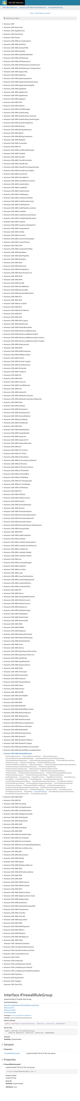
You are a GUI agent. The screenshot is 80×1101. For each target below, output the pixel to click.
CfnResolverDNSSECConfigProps (16, 764)
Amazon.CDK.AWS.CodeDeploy (16, 194)
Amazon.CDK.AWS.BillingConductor (18, 136)
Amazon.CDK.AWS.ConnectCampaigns (19, 239)
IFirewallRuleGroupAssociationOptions (61, 791)
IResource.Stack (10, 1010)
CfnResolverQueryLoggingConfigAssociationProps (21, 771)
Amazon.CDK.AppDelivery (14, 31)
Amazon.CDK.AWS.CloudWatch (16, 177)
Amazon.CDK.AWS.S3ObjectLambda (18, 814)
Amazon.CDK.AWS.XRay (13, 940)
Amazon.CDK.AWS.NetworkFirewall (18, 634)
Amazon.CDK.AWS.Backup (14, 126)
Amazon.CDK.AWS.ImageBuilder (17, 433)
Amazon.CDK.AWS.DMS (13, 280)
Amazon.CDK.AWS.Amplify (14, 51)
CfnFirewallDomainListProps (31, 756)
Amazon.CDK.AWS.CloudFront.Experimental (21, 167)
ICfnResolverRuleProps (36, 789)
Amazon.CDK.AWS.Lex (13, 559)
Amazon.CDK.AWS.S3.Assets (15, 804)
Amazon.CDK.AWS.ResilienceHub (17, 719)
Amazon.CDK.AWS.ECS (13, 307)
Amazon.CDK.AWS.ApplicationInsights (19, 85)
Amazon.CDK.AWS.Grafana (14, 406)
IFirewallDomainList (65, 789)
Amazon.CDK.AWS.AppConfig (15, 72)
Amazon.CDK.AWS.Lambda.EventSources (20, 545)
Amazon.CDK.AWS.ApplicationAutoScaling (21, 82)
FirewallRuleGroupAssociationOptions (17, 781)
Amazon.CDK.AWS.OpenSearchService (19, 655)
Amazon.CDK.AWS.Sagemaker (16, 821)
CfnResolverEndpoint (35, 764)
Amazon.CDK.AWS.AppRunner (16, 92)
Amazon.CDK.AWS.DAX (13, 262)
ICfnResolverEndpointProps (56, 785)
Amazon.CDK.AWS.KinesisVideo (16, 528)
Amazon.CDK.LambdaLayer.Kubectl (18, 967)
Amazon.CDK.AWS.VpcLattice (15, 920)
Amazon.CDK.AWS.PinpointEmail (17, 682)
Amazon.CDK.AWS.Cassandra (15, 143)
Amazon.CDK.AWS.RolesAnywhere (17, 733)
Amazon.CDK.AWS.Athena (14, 106)
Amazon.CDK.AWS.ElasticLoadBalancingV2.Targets (24, 341)
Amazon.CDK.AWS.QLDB (13, 692)
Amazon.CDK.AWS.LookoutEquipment (19, 580)
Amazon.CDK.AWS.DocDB (14, 283)
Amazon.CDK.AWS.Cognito (14, 222)
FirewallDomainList (38, 777)
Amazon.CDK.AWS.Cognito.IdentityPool (20, 225)
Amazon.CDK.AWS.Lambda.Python (18, 556)
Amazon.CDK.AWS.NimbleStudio (17, 641)
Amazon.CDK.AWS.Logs (13, 573)
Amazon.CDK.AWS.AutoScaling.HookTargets (21, 119)
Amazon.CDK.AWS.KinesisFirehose (17, 522)
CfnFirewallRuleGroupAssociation (16, 760)
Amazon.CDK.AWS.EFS (13, 314)
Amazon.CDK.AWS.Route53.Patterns (18, 740)
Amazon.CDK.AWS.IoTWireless (16, 487)
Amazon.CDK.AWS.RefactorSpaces (17, 713)
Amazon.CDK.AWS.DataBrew (15, 252)
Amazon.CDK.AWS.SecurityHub (16, 838)
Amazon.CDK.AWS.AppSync (15, 99)
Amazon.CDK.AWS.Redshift (14, 706)
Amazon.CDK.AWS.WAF (13, 923)
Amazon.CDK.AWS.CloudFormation (18, 160)
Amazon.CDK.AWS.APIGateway (16, 58)
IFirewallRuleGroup (55, 7)
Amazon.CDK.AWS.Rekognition (16, 716)
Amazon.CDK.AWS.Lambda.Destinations (20, 542)
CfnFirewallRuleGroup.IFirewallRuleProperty (50, 758)
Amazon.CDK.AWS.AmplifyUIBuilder (18, 54)
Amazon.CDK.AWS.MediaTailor (16, 617)
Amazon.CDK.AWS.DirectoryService (18, 273)
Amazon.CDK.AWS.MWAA (14, 627)
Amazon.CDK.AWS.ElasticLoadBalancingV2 (21, 334)
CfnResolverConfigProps (27, 762)
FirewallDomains (69, 777)
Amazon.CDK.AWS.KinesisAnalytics (18, 511)
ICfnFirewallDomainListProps (14, 783)
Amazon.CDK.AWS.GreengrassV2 (17, 412)
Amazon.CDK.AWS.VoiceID (14, 916)
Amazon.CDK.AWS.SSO (13, 889)
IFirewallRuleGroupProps (39, 793)
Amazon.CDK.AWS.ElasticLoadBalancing (20, 331)
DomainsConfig (24, 777)
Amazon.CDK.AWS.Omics (14, 648)
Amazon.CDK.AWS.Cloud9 (14, 157)
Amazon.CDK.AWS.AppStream (16, 95)
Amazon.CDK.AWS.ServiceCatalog (17, 841)
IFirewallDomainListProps (13, 791)
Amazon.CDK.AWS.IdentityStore (16, 430)
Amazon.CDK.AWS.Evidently (15, 368)
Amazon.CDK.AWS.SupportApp (16, 899)
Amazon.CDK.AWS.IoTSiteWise (16, 477)
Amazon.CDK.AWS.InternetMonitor (18, 443)
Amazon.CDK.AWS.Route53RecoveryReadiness (22, 750)
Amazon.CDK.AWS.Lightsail (15, 566)
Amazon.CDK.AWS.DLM (13, 276)
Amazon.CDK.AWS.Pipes (13, 685)
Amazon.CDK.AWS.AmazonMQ (16, 48)
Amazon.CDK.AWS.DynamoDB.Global (18, 293)
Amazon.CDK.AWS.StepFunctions (17, 892)
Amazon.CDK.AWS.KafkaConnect (17, 498)
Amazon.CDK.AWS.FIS (12, 375)
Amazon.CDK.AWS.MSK (13, 624)
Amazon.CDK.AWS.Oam (13, 644)
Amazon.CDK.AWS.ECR (13, 300)
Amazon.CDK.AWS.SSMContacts (16, 882)
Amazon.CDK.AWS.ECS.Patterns (16, 310)
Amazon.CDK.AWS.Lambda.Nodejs (17, 552)
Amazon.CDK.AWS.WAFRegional (16, 926)
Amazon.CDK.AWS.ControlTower (17, 242)
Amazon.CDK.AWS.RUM (13, 797)
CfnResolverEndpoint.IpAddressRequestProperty (21, 766)
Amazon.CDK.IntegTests (13, 961)
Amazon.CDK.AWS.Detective (15, 266)
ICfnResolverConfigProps (13, 785)
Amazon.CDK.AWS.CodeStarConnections (20, 215)
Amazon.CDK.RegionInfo (14, 978)
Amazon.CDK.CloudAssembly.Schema (19, 947)
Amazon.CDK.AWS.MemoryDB (16, 620)
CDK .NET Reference (16, 3)
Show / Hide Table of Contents (40, 13)
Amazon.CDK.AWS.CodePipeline (16, 204)
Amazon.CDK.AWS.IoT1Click (15, 453)
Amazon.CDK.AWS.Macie (14, 593)
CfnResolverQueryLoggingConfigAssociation (43, 769)
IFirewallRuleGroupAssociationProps (17, 793)
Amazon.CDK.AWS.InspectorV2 (16, 440)
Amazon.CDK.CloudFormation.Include (19, 950)
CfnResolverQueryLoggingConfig (16, 769)
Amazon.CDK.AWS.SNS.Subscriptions (18, 872)
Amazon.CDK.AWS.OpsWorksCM (16, 661)
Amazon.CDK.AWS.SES (13, 851)
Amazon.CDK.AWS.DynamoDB (16, 290)
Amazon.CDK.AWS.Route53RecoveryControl (21, 747)
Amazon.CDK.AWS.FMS (13, 378)
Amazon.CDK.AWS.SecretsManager (17, 834)
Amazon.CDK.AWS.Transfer (14, 913)
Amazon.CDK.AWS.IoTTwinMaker (17, 484)
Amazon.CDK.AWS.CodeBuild (15, 187)
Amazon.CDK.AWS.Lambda (14, 539)
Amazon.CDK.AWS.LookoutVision (17, 586)
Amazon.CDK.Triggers (12, 981)
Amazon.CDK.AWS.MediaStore (16, 614)
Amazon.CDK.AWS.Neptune (15, 631)
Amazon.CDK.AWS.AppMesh (15, 89)
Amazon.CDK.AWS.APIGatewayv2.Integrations (22, 68)
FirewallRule (9, 779)
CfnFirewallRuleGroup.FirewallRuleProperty (19, 758)
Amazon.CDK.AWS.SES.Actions (16, 855)
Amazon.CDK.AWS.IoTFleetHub (16, 470)
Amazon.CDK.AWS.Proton (14, 689)
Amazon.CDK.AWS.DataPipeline (16, 256)
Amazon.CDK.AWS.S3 (12, 800)
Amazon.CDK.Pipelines (13, 974)
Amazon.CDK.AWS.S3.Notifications (18, 810)
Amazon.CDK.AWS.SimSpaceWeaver (18, 865)
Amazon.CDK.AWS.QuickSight (16, 695)
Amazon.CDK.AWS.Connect (14, 235)
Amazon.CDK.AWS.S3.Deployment (17, 807)
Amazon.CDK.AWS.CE (12, 147)
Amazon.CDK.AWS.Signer (14, 862)
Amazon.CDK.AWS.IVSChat (14, 494)
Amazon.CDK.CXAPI (12, 957)
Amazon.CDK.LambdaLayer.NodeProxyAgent (22, 971)
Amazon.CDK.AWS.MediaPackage (17, 610)
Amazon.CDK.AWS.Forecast (15, 382)
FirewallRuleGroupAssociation (53, 779)
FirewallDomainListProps (54, 777)
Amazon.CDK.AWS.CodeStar (15, 211)
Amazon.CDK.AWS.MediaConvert (17, 603)
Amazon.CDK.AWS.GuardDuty (15, 419)
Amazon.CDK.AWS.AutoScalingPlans (18, 123)
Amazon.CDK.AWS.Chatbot (14, 153)
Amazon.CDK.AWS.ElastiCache (16, 324)
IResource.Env (9, 1008)
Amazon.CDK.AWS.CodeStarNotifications (20, 218)
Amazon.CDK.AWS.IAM (13, 426)
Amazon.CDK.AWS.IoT (12, 447)
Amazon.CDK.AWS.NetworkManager (18, 638)
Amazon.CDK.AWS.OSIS (13, 668)
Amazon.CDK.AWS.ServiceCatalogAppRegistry (22, 845)
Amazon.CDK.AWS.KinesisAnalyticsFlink (20, 515)
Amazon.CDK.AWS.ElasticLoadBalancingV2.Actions (24, 337)
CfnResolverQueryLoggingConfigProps (52, 771)
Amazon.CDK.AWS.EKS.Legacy (16, 320)
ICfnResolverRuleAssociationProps (16, 789)
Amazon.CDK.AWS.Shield (14, 858)
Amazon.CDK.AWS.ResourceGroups (18, 726)
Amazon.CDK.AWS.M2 (12, 590)
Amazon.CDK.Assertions (13, 34)
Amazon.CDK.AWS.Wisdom (14, 933)
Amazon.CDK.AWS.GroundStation (17, 416)
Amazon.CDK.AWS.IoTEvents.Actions (18, 467)
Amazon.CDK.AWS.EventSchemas (17, 365)
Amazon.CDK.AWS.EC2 (13, 297)
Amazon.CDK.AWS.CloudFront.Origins (19, 170)
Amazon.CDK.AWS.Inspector (15, 436)
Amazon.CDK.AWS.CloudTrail (15, 174)
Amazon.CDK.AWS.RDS (13, 702)
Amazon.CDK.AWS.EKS (13, 317)
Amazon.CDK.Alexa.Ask (13, 27)
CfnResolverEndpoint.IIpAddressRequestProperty (60, 764)
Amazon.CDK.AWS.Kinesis (14, 508)
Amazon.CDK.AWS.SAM (13, 824)
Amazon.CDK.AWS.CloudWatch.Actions (19, 181)
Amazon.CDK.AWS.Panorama (15, 672)
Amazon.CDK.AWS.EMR (13, 348)
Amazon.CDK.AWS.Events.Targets (17, 361)
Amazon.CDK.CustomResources (16, 954)
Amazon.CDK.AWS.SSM (13, 879)
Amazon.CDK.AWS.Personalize (16, 675)
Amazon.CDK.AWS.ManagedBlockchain (19, 597)
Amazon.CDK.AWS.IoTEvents (15, 464)
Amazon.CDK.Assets (12, 37)
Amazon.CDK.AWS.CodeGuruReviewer (19, 201)
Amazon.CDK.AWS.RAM (13, 699)
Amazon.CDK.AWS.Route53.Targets (18, 743)
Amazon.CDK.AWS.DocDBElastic (16, 286)
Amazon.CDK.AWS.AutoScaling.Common (20, 116)
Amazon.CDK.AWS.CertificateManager (19, 150)
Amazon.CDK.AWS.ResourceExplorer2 (19, 723)
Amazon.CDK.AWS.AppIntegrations (18, 78)
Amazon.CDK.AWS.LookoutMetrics (17, 583)
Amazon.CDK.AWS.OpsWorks (15, 658)
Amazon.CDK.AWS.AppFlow (15, 75)
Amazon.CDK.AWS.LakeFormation (17, 535)
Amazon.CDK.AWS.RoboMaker (16, 730)
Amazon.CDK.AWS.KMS (13, 532)
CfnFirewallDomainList (12, 756)
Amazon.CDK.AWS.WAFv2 (14, 930)
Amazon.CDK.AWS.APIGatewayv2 (17, 61)
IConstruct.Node (10, 1012)
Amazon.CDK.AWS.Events (14, 358)
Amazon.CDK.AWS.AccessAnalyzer (17, 41)
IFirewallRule (28, 791)
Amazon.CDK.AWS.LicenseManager (18, 563)
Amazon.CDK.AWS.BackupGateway (18, 130)
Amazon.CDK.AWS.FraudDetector (17, 385)
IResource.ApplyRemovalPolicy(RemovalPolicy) (21, 1005)
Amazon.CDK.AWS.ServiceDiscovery (18, 848)
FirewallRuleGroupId (11, 1053)
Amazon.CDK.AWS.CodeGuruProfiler (18, 198)
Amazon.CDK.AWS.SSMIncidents (16, 885)
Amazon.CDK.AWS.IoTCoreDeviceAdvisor (20, 460)
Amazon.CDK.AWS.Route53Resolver (33, 7)
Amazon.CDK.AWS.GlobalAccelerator (18, 395)
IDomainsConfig (51, 789)
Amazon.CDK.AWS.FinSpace (15, 372)
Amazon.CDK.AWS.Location (15, 569)
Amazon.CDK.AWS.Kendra (14, 501)
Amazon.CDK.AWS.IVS (12, 491)
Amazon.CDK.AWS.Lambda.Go (16, 549)
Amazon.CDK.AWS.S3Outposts (16, 817)
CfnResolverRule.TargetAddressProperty (59, 773)
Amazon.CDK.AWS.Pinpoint (15, 678)
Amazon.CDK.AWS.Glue (13, 402)
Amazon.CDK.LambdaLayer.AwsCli (17, 964)
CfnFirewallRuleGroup (50, 756)
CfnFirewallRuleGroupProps (65, 760)
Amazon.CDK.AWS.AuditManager (17, 109)
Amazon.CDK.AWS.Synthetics (15, 902)
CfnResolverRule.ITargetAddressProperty (31, 773)
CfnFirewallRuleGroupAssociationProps (41, 760)
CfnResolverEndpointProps (47, 766)
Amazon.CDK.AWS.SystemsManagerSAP (19, 906)
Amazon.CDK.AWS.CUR (13, 245)
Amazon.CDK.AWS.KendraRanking (17, 505)
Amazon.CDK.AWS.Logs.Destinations (18, 576)
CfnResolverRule (10, 773)
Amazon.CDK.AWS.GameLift (15, 392)
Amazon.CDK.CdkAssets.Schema (16, 943)
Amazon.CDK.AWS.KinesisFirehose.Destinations (23, 525)
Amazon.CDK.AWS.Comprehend (16, 228)
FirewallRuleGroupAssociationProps (43, 781)
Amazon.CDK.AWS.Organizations (17, 665)
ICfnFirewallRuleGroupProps (63, 783)
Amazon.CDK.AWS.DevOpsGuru (16, 269)
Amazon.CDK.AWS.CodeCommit (16, 191)
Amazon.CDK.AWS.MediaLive (15, 607)
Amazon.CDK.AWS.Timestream (16, 909)
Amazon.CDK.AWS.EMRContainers (17, 351)
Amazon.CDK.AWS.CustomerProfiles (18, 249)
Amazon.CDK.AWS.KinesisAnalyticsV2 (19, 518)
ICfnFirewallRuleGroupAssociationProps (39, 783)
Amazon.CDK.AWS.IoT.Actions (16, 450)
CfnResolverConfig (11, 762)
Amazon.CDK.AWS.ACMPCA (15, 44)
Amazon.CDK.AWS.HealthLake (16, 423)
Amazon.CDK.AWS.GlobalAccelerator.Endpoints (23, 399)
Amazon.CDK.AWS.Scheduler (15, 828)
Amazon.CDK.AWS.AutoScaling (16, 112)
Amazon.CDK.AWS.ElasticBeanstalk (18, 327)
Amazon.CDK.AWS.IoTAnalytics (16, 457)
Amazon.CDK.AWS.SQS (13, 875)
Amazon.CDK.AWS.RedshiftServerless (18, 709)
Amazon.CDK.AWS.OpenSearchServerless (20, 651)
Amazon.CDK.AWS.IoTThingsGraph (18, 481)
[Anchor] (3, 1044)
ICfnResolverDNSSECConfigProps (34, 785)
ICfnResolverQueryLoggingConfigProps (53, 787)
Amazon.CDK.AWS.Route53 (14, 736)
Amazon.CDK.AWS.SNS (13, 868)
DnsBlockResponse (11, 777)
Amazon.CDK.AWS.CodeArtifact (16, 184)
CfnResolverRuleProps (56, 775)
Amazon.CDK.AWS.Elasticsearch (16, 344)
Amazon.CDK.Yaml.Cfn (13, 984)
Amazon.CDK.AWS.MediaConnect (17, 600)
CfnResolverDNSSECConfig (46, 762)
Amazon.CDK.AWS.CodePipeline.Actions (20, 208)
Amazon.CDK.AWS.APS (13, 102)
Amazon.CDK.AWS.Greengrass (16, 409)
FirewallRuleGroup (35, 779)
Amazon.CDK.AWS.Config (14, 232)
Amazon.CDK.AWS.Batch (13, 133)
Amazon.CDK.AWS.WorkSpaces (16, 937)
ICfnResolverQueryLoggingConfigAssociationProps (21, 787)
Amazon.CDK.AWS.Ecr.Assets (15, 303)
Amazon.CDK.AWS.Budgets (14, 140)
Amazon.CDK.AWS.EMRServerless (17, 355)
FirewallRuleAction (21, 779)
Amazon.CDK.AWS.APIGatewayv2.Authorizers (22, 65)
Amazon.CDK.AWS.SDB (13, 831)
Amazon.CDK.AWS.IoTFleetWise (16, 474)
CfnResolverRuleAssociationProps (36, 775)
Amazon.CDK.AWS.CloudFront (16, 164)
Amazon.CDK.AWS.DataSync (15, 259)
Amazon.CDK (9, 24)
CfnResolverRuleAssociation (14, 775)
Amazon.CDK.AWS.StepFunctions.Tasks (19, 896)
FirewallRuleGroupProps (65, 781)
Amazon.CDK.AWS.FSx (13, 389)
